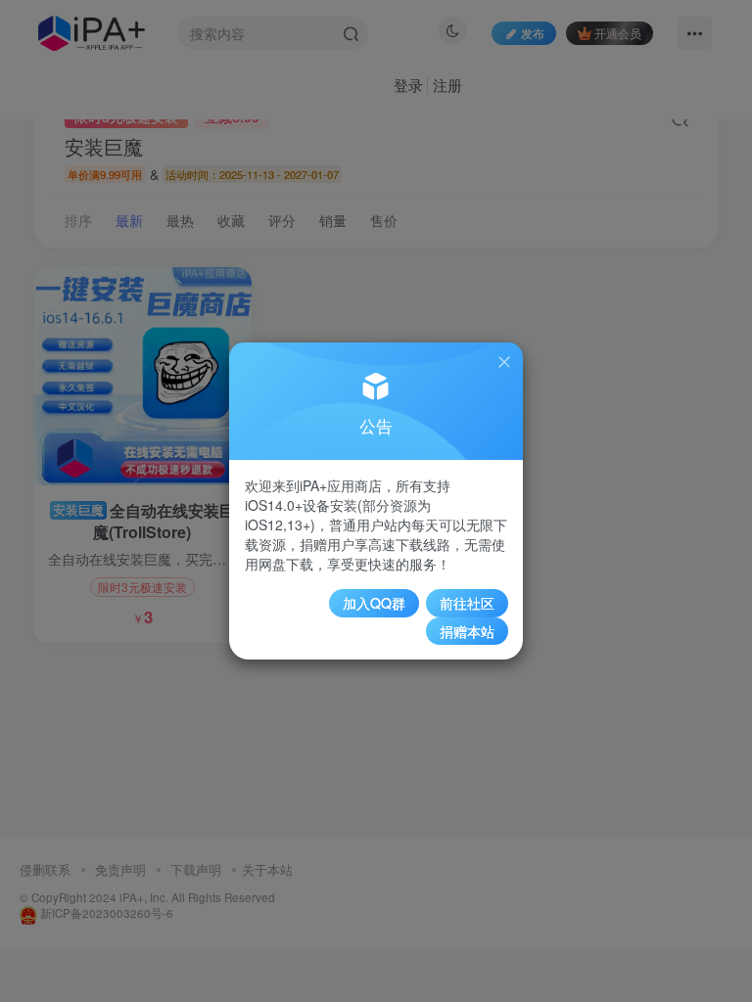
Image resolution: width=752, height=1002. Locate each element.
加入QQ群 (374, 603)
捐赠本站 (467, 631)
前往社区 (467, 603)
